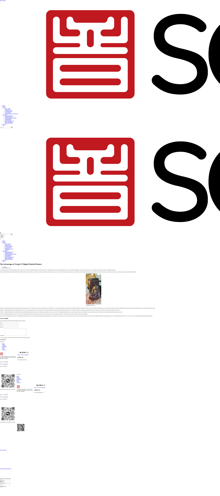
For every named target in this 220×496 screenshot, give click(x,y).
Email (1, 324)
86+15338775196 (3, 450)
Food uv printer (7, 109)
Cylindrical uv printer (9, 110)
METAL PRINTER (8, 122)
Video (3, 347)
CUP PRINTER (8, 256)
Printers (3, 344)
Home (4, 105)
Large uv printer (8, 112)
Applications (4, 346)
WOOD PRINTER (8, 116)
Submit (1, 486)
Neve (18, 354)
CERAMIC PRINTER (9, 115)
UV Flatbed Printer (8, 111)
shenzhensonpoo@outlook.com (5, 468)
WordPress (26, 354)
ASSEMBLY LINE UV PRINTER (11, 113)
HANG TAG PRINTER (9, 121)
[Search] (12, 127)
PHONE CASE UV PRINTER (10, 117)
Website (1, 327)
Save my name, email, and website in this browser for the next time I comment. (15, 337)
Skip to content (2, 0)
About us (4, 106)
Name (1, 322)
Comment (2, 335)
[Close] (2, 236)
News (4, 125)
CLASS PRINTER (8, 118)
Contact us (4, 124)
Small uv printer (8, 108)
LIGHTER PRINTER (9, 123)
